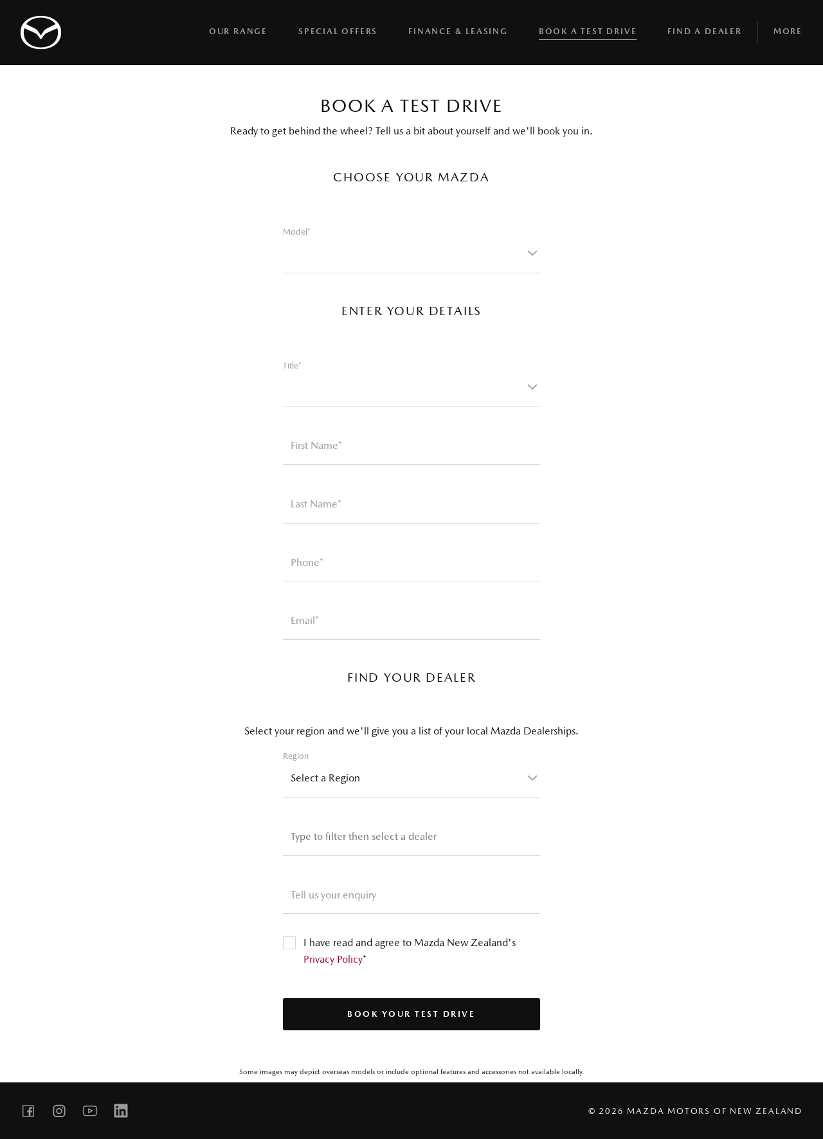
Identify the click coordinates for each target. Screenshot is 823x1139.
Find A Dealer (704, 31)
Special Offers (337, 31)
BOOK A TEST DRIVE (588, 31)
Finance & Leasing (458, 31)
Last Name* (316, 504)
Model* (297, 232)
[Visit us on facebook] (28, 1110)
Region (296, 756)
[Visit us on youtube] (90, 1110)
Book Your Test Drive (411, 1014)
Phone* (307, 562)
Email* (305, 620)
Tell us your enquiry (333, 895)
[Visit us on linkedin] (121, 1110)
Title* (292, 365)
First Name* (316, 445)
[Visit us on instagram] (59, 1110)
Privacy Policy (333, 959)
